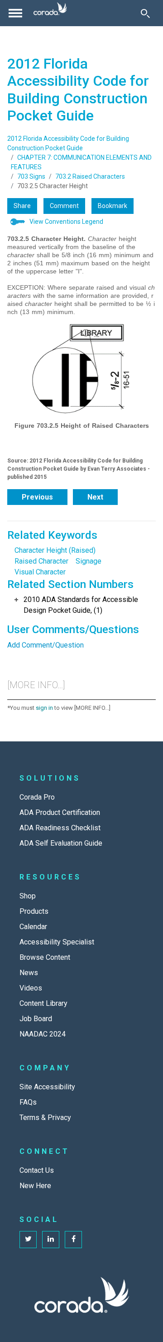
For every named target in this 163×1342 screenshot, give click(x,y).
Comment (64, 205)
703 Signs (31, 176)
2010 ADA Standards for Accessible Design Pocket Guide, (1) (81, 605)
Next (95, 497)
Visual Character (40, 572)
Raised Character (41, 561)
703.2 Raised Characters (90, 176)
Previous (37, 497)
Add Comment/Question (45, 645)
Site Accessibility (47, 1087)
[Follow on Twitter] (28, 1239)
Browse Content (44, 957)
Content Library (43, 1003)
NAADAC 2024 (42, 1034)
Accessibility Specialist (56, 942)
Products (33, 911)
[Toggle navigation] (15, 13)
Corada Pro (37, 797)
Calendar (33, 926)
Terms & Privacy (45, 1117)
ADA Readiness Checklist (60, 828)
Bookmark (112, 205)
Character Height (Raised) (55, 550)
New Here (35, 1185)
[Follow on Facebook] (73, 1239)
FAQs (28, 1102)
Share (22, 205)
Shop (27, 896)
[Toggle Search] (145, 13)
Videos (30, 988)
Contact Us (36, 1170)
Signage (88, 561)
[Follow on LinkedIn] (50, 1239)
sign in (44, 707)
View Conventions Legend (66, 221)
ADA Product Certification (59, 812)
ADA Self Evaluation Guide (60, 843)
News (28, 972)
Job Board (35, 1018)
